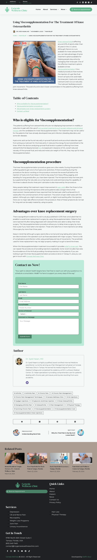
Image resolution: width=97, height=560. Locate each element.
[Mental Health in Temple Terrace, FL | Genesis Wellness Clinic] (15, 458)
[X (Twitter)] (85, 2)
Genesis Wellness (12, 557)
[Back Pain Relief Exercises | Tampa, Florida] (60, 458)
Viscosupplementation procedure (29, 106)
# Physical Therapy (73, 405)
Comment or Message (26, 317)
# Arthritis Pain (29, 393)
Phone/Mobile (23, 304)
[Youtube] (22, 551)
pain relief (61, 187)
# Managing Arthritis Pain (23, 405)
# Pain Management (56, 405)
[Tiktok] (29, 551)
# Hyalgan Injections (21, 401)
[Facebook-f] (7, 551)
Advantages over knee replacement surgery (33, 109)
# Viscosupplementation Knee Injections (28, 413)
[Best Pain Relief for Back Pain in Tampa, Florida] (37, 458)
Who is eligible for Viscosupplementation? (32, 104)
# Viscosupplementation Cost (65, 409)
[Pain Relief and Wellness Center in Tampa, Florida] (82, 458)
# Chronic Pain (43, 393)
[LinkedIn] (83, 2)
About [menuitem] (45, 9)
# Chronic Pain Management (62, 393)
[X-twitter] (18, 551)
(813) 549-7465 (27, 3)
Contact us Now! (23, 111)
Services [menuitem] (53, 9)
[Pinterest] (57, 421)
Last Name (22, 292)
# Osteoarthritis (40, 405)
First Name (22, 283)
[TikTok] (91, 2)
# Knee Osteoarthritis (64, 401)
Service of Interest (25, 311)
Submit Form (25, 336)
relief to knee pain (71, 246)
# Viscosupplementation (42, 409)
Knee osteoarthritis (65, 42)
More (63, 9)
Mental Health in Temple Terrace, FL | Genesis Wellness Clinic (13, 468)
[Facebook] (77, 2)
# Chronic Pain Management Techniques (28, 397)
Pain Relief (48, 31)
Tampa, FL (13, 3)
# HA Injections (72, 397)
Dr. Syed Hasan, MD (34, 359)
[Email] (27, 382)
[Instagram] (80, 2)
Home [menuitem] (38, 9)
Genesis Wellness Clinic (35, 256)
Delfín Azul (87, 557)
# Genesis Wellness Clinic (55, 397)
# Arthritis (17, 393)
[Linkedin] (14, 551)
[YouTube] (88, 2)
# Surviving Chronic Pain (22, 409)
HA (40, 148)
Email (20, 298)
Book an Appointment (82, 9)
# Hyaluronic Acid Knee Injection (43, 401)
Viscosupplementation (66, 69)
